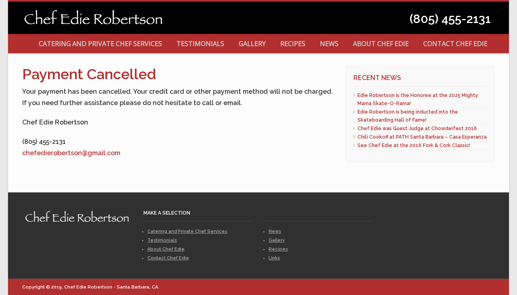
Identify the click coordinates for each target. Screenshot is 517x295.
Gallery (252, 43)
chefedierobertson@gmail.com (71, 153)
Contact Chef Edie (455, 43)
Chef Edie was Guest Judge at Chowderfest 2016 (417, 128)
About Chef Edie (381, 43)
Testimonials (200, 43)
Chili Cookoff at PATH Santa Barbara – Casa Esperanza (422, 137)
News (329, 43)
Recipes (292, 43)
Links (274, 258)
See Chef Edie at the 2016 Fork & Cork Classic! (413, 145)
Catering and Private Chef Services (100, 43)
